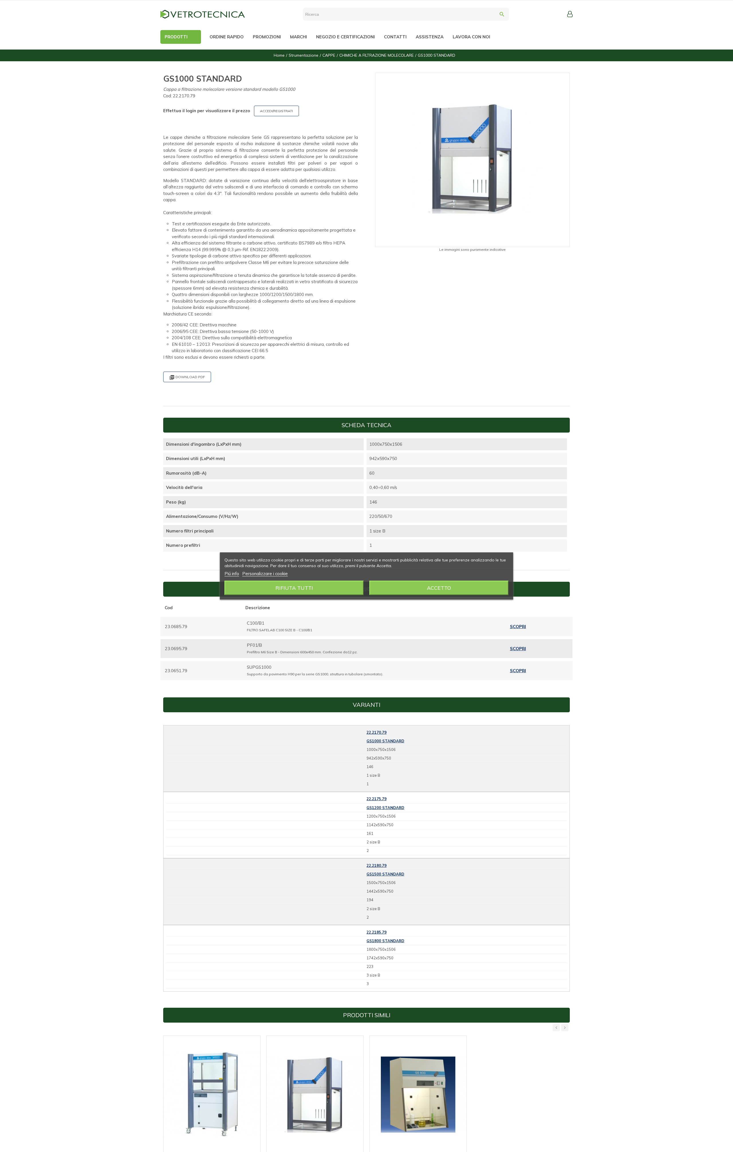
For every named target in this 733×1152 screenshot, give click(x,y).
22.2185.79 (376, 932)
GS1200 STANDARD (385, 807)
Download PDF (187, 377)
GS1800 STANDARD (385, 940)
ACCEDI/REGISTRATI (276, 111)
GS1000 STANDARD (385, 741)
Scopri (518, 626)
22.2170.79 (376, 732)
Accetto (439, 588)
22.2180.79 (376, 865)
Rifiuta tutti (294, 588)
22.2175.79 (376, 798)
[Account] (570, 14)
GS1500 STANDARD (385, 874)
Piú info (231, 573)
